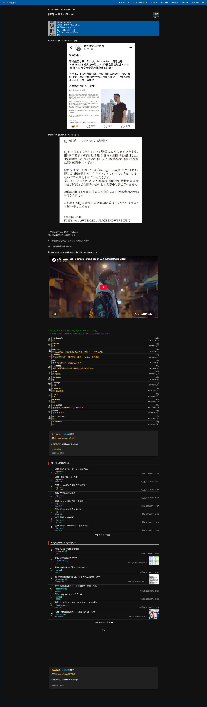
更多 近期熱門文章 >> (103, 535)
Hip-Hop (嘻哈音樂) (68, 10)
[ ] (59, 471)
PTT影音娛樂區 (53, 10)
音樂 (62, 434)
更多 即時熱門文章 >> (103, 622)
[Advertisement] (103, 646)
